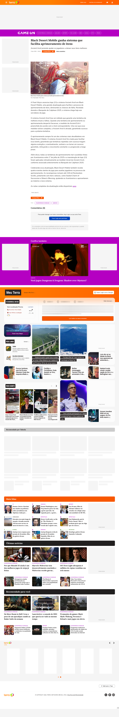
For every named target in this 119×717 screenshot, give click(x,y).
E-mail (107, 2)
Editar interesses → (109, 301)
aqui (74, 186)
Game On (55, 203)
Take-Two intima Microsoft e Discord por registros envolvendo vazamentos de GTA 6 (78, 581)
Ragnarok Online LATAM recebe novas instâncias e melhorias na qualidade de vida (23, 630)
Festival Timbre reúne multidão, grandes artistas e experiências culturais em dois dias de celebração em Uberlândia (51, 630)
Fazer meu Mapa (17, 334)
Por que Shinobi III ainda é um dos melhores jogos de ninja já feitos (16, 568)
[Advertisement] (101, 581)
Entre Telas (44, 517)
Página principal (14, 2)
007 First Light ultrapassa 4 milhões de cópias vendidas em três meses (73, 568)
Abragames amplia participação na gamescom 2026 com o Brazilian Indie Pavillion (22, 581)
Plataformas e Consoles (42, 203)
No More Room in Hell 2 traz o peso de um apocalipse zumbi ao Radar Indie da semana (17, 616)
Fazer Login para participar (59, 218)
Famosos (43, 504)
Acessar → (26, 341)
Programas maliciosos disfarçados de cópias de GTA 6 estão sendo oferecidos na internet (79, 630)
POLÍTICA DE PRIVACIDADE (75, 695)
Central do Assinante (95, 2)
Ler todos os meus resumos (78, 318)
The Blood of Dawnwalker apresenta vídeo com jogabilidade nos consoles (50, 581)
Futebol (15, 529)
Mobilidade (16, 517)
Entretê (71, 504)
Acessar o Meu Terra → (29, 292)
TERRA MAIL (83, 2)
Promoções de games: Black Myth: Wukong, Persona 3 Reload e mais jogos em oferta (72, 616)
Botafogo (71, 529)
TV (13, 504)
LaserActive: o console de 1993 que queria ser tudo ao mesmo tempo (44, 616)
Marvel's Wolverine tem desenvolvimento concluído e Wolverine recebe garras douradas (44, 568)
